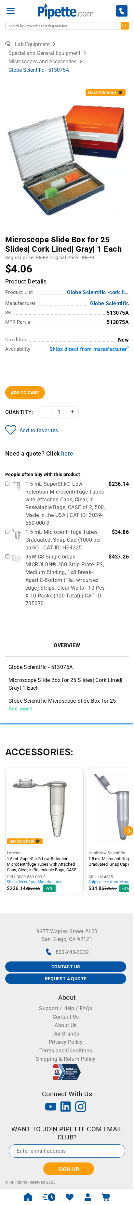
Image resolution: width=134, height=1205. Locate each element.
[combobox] (67, 26)
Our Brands (65, 1034)
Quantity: (19, 412)
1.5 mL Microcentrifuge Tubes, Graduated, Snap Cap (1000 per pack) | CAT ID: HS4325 (63, 540)
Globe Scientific (109, 303)
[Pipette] (65, 11)
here (67, 453)
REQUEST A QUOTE (66, 978)
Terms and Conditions (65, 1051)
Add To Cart (25, 392)
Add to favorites (39, 430)
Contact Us (66, 1017)
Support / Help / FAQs (65, 1008)
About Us (65, 1025)
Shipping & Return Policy (66, 1059)
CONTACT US (65, 966)
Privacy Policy (66, 1042)
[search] (125, 26)
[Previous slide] (10, 235)
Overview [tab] (67, 645)
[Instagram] (80, 1107)
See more (20, 709)
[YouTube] (50, 1107)
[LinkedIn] (65, 1107)
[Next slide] (124, 235)
